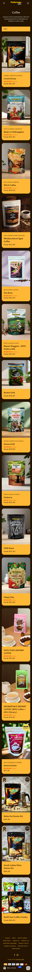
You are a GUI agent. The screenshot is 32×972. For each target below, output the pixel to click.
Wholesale (7, 940)
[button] (8, 81)
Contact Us (25, 940)
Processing (16, 948)
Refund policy (23, 946)
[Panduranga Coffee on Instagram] (17, 955)
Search (7, 938)
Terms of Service (10, 946)
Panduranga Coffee (20, 959)
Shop (14, 938)
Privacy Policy (24, 943)
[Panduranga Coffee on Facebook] (14, 955)
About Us (16, 940)
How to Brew (22, 938)
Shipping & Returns (10, 943)
